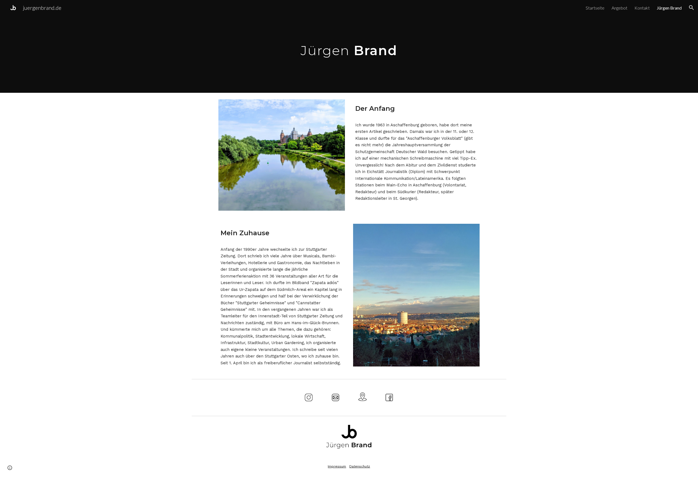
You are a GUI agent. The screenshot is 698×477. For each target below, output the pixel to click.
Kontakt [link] (642, 7)
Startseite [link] (595, 7)
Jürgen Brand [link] (669, 7)
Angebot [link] (619, 7)
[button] (691, 7)
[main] (349, 46)
